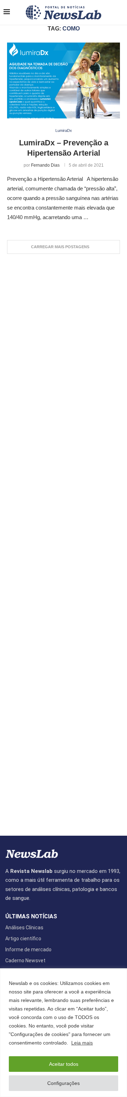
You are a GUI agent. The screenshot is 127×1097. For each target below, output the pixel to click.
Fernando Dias (45, 165)
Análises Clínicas (24, 927)
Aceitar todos (63, 1064)
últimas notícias (31, 916)
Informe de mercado (28, 949)
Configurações (63, 1083)
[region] (63, 1032)
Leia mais (82, 1043)
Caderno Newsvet (25, 960)
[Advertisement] (63, 541)
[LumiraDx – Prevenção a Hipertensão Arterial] (63, 80)
